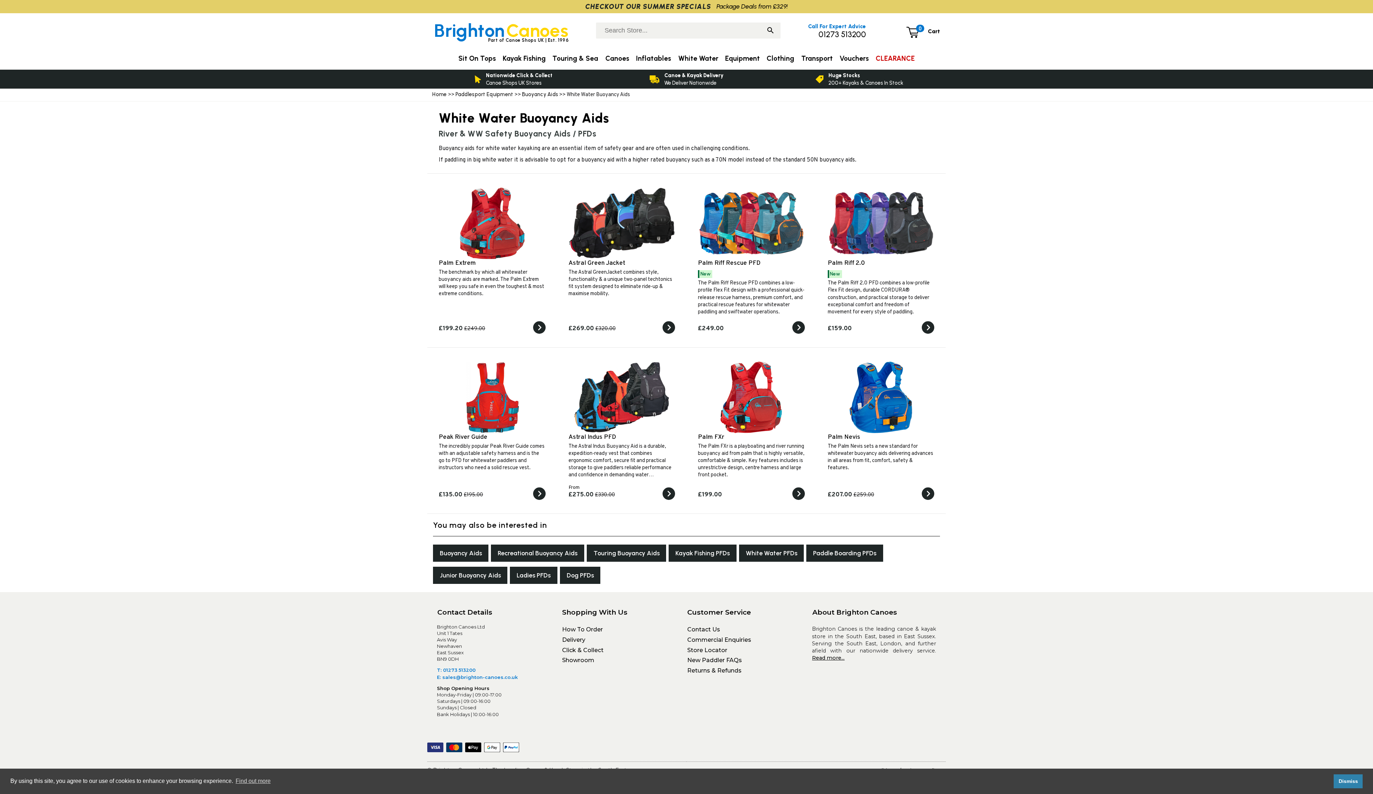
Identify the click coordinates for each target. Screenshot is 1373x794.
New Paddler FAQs (714, 660)
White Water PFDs (771, 553)
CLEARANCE (895, 58)
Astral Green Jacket (597, 263)
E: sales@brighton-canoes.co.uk (477, 677)
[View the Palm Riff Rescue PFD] (798, 332)
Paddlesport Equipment (484, 94)
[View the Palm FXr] (798, 498)
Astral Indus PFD (592, 437)
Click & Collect (583, 650)
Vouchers (854, 58)
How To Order (582, 629)
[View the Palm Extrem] (539, 332)
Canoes (617, 58)
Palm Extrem (457, 263)
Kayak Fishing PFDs (702, 553)
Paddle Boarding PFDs (844, 553)
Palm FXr (711, 437)
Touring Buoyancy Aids (627, 553)
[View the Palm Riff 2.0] (928, 332)
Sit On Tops (477, 58)
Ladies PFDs (534, 575)
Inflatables (653, 58)
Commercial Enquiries (719, 639)
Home (439, 94)
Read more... (828, 658)
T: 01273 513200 (456, 670)
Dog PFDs (580, 575)
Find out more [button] (253, 781)
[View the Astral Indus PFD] (669, 498)
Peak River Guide (463, 437)
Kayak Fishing (524, 58)
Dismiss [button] (1348, 781)
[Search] (771, 31)
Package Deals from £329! (752, 6)
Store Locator (707, 650)
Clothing (780, 58)
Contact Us (703, 629)
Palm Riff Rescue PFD (729, 263)
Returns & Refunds (714, 670)
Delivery (573, 639)
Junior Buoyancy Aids (470, 575)
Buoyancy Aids (540, 94)
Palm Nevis (844, 437)
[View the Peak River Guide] (539, 498)
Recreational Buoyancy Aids (537, 553)
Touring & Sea (575, 58)
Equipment (742, 58)
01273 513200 (842, 34)
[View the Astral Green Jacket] (669, 332)
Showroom (578, 660)
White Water (698, 58)
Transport (817, 58)
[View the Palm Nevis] (928, 498)
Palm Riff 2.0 (846, 263)
